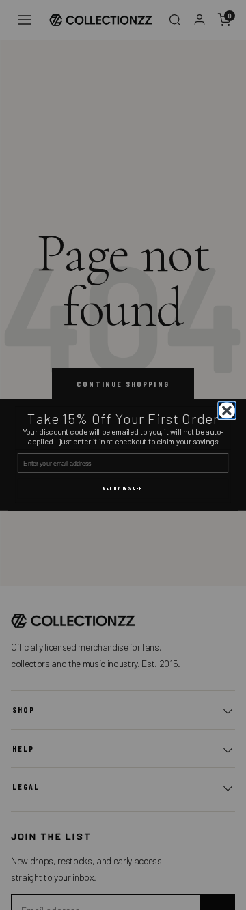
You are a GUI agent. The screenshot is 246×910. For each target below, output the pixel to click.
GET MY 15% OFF (123, 489)
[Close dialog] (227, 410)
